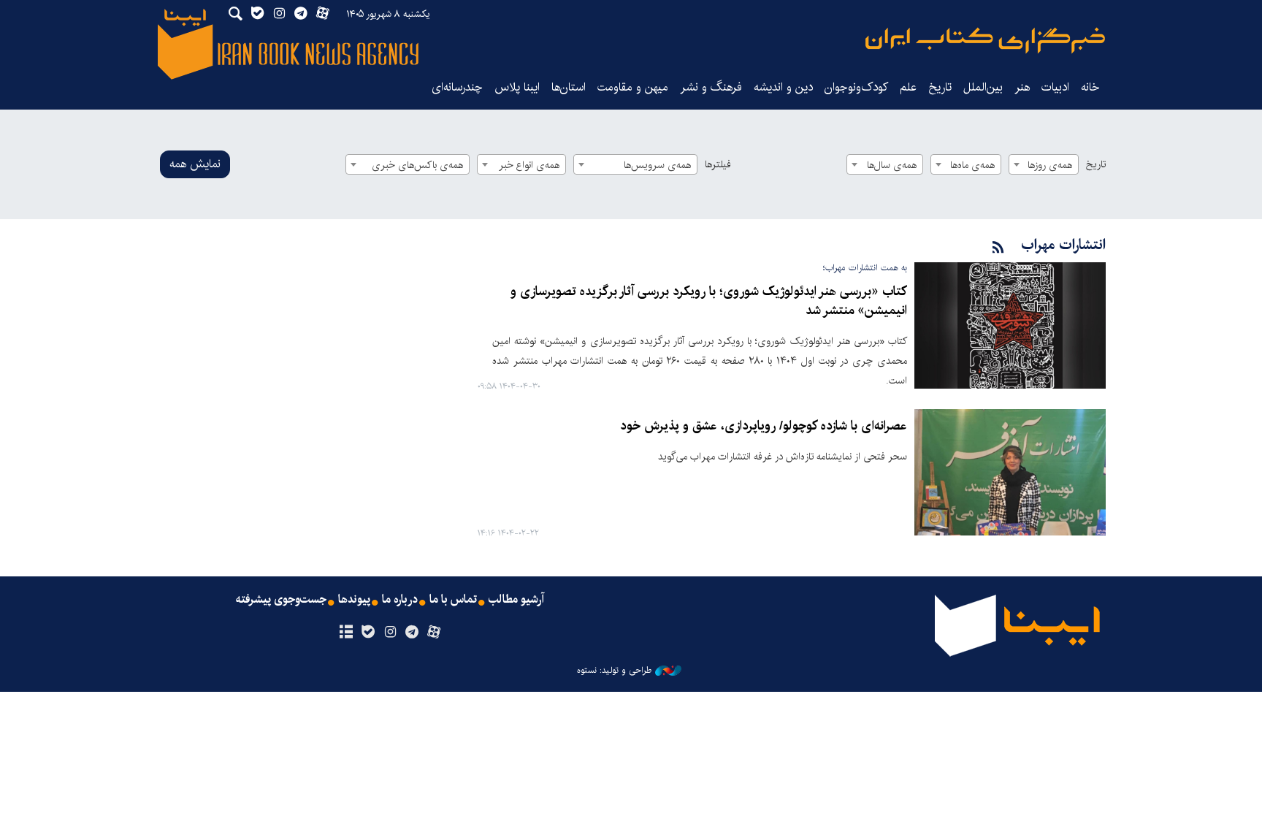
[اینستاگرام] (389, 633)
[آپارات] (434, 633)
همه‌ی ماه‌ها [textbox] (972, 165)
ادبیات (1055, 87)
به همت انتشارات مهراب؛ (865, 268)
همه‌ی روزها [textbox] (1050, 165)
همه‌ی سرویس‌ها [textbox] (657, 165)
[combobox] (1044, 164)
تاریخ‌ (940, 87)
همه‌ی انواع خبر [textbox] (529, 165)
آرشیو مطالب (516, 600)
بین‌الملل (983, 87)
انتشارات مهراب (1063, 245)
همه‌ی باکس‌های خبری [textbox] (417, 165)
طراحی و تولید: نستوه (614, 670)
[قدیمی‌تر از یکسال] (1010, 325)
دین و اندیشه (783, 87)
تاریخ (1096, 164)
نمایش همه (195, 164)
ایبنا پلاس (517, 87)
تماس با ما (453, 600)
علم (908, 87)
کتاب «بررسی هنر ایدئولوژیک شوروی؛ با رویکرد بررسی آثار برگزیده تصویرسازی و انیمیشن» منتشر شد (708, 301)
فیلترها (718, 164)
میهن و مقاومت (632, 87)
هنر (1022, 87)
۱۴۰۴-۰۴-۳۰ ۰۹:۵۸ (509, 387)
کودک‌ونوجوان (856, 87)
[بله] (368, 633)
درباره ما (400, 600)
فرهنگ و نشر (711, 87)
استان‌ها (568, 87)
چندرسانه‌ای (457, 87)
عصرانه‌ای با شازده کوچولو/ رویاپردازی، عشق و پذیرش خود (763, 426)
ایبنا (985, 40)
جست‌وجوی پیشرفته (281, 600)
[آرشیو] (346, 633)
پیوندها (354, 600)
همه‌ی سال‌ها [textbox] (892, 165)
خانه (1090, 87)
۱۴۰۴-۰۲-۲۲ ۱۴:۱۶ (508, 533)
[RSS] (998, 248)
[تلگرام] (412, 633)
